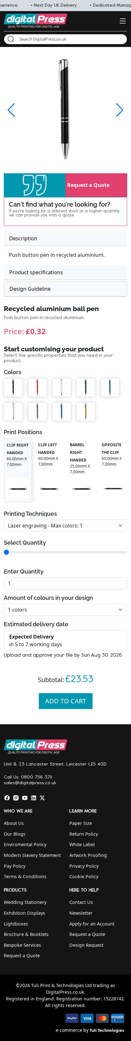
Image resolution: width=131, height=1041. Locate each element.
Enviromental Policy (25, 844)
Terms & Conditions (25, 876)
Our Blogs (14, 834)
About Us (14, 823)
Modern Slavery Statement (32, 855)
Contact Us (81, 902)
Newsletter (81, 913)
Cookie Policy (83, 876)
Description (23, 238)
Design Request (86, 945)
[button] (35, 185)
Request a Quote (88, 185)
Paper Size (80, 823)
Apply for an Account (91, 924)
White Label (82, 844)
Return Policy (83, 834)
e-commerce (69, 1030)
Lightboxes (16, 924)
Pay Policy (14, 866)
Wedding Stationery (25, 902)
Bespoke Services (22, 945)
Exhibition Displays (24, 913)
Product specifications (36, 272)
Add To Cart (65, 701)
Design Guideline (30, 288)
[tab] (65, 238)
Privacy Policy (84, 866)
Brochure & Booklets (26, 934)
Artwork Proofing (88, 855)
